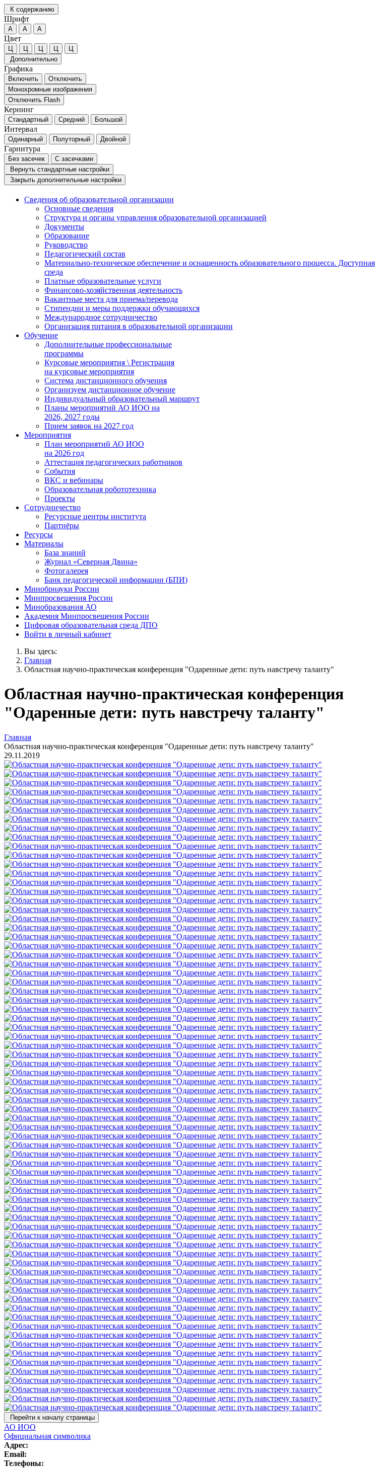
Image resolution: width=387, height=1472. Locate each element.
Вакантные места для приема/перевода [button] (111, 299)
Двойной (113, 139)
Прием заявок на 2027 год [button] (89, 426)
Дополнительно (32, 59)
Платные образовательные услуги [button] (102, 281)
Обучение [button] (41, 335)
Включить (23, 79)
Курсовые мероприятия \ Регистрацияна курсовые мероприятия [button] (109, 367)
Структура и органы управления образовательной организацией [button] (155, 217)
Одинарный (25, 139)
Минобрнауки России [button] (61, 589)
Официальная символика (47, 1436)
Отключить (65, 79)
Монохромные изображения (50, 89)
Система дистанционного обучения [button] (105, 380)
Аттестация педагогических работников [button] (113, 462)
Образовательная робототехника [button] (100, 489)
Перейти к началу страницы (51, 1417)
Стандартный (28, 119)
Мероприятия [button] (47, 435)
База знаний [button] (65, 552)
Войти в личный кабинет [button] (67, 634)
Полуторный (71, 139)
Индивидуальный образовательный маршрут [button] (122, 398)
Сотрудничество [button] (52, 507)
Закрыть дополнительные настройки (64, 180)
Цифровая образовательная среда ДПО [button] (91, 625)
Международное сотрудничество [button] (100, 317)
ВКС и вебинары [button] (73, 480)
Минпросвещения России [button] (68, 598)
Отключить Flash (34, 100)
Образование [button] (66, 235)
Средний (71, 119)
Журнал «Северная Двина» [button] (91, 561)
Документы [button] (64, 226)
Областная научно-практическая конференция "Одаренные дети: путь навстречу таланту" (179, 669)
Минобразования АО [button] (60, 607)
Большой (108, 119)
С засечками (74, 158)
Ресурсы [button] (38, 534)
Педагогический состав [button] (84, 254)
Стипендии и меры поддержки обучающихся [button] (122, 308)
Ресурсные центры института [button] (95, 516)
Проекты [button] (59, 498)
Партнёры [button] (61, 525)
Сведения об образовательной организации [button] (99, 199)
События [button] (59, 471)
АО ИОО (20, 1427)
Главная (37, 660)
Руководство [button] (66, 244)
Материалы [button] (43, 543)
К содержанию (31, 9)
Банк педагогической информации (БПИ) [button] (115, 580)
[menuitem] (203, 263)
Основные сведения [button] (78, 208)
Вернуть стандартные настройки (58, 169)
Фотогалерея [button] (66, 570)
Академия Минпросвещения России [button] (86, 616)
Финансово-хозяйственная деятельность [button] (113, 290)
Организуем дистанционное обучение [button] (109, 389)
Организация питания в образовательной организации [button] (138, 326)
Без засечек (26, 158)
